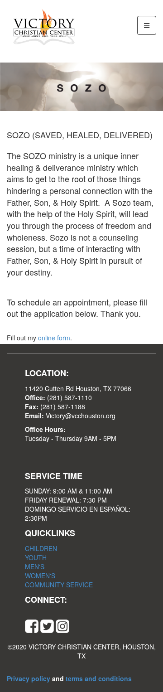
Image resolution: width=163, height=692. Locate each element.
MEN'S (34, 566)
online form (54, 337)
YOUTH (36, 557)
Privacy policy (29, 678)
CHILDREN (41, 548)
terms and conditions (99, 678)
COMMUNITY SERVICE (59, 584)
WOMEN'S (40, 575)
